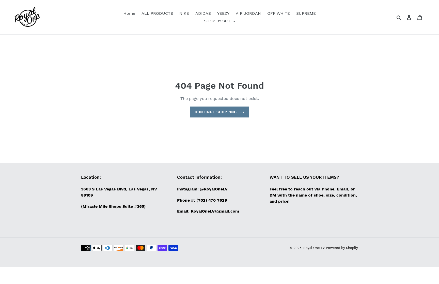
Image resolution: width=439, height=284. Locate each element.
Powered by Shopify (342, 248)
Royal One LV (314, 248)
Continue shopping (216, 112)
